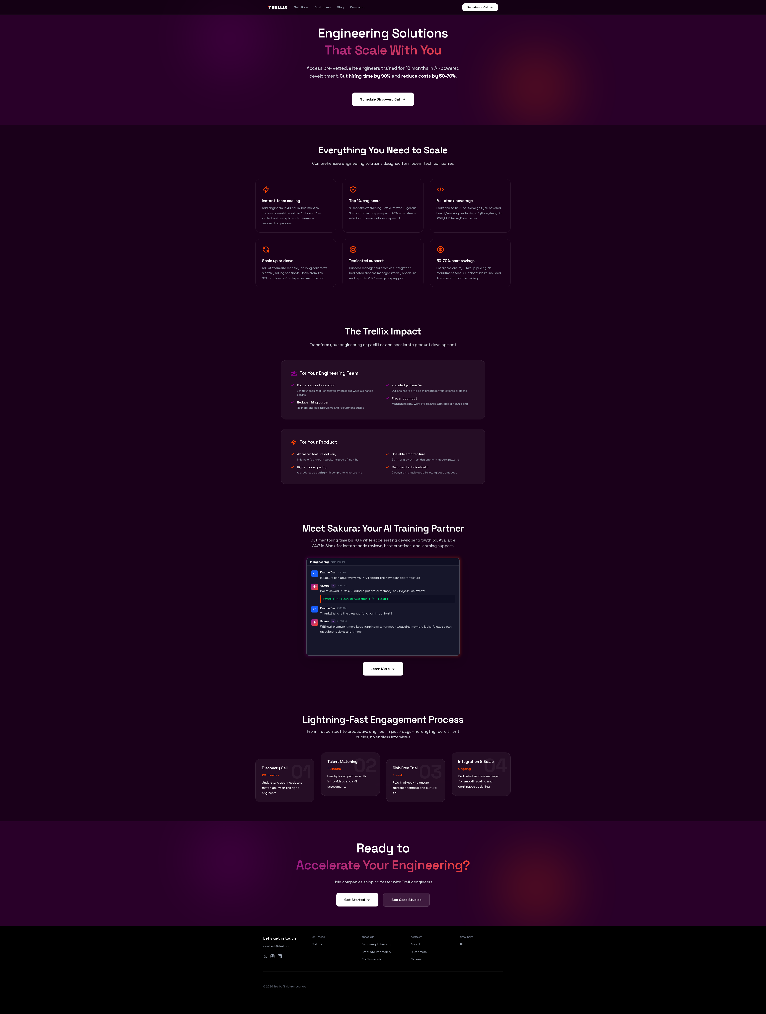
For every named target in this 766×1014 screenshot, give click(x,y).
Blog (340, 7)
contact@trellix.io (276, 946)
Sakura (317, 944)
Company (357, 7)
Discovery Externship (377, 944)
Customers (323, 7)
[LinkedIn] (280, 956)
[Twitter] (265, 956)
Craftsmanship (373, 959)
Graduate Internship (376, 952)
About (415, 944)
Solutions (301, 7)
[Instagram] (272, 956)
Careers (416, 959)
